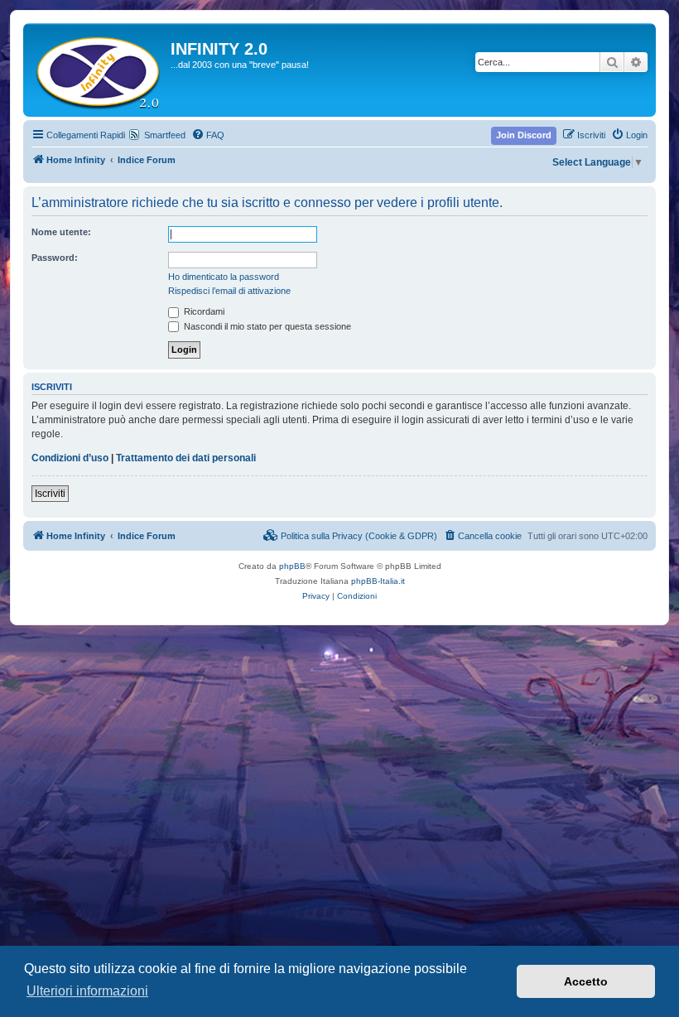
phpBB (292, 566)
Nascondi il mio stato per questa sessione (266, 326)
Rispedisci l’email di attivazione (229, 291)
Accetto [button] (586, 981)
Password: (54, 258)
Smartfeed (164, 135)
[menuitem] (207, 135)
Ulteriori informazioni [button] (87, 991)
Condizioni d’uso (69, 458)
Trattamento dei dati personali (186, 458)
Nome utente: (61, 232)
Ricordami (202, 311)
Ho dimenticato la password (223, 277)
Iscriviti (50, 493)
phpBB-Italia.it (378, 581)
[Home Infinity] (99, 70)
